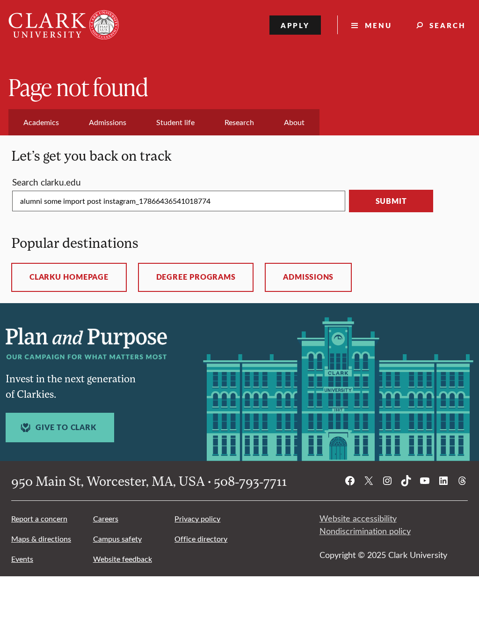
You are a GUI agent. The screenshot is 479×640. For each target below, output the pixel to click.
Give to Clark (66, 427)
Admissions (308, 277)
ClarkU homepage (69, 277)
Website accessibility (358, 518)
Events (22, 559)
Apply (295, 25)
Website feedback (122, 559)
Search (447, 25)
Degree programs (196, 277)
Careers (105, 518)
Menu (378, 25)
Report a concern (39, 518)
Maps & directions (41, 538)
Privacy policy (197, 518)
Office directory (200, 538)
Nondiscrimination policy (365, 530)
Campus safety (117, 538)
